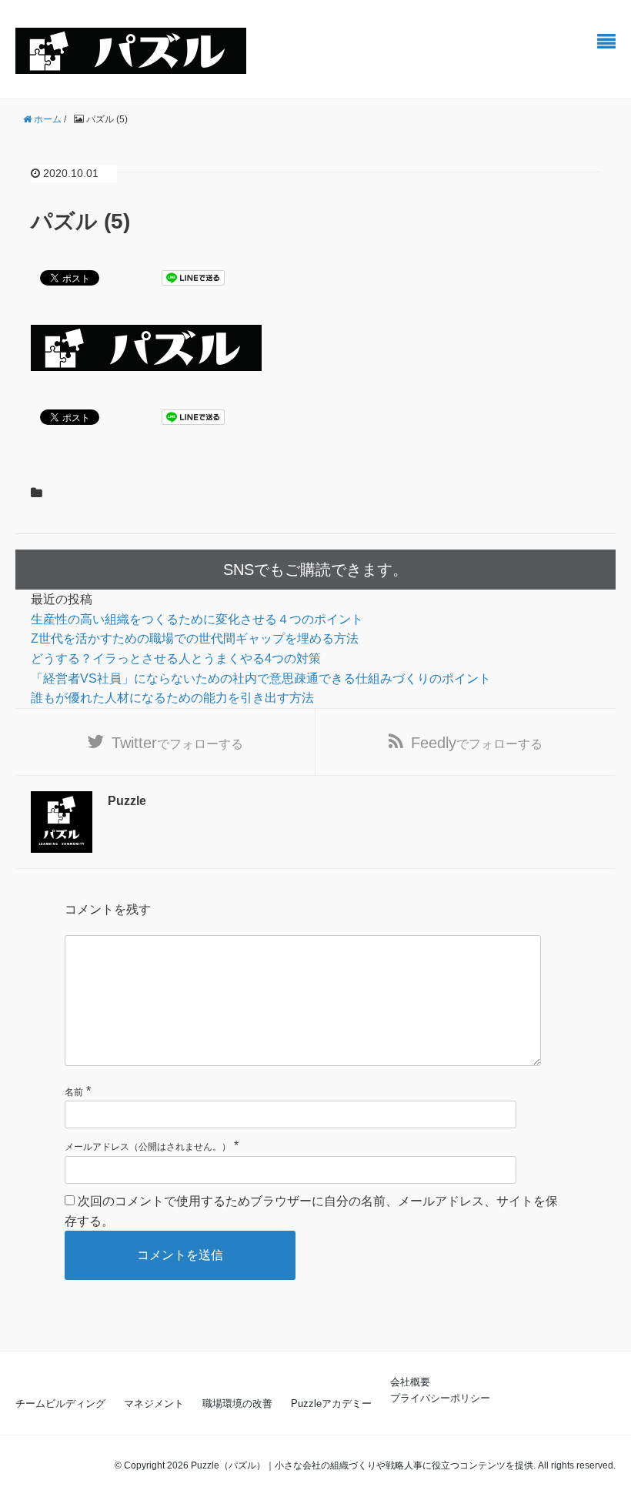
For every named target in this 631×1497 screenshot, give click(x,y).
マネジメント (154, 1403)
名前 (74, 1092)
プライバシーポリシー (440, 1398)
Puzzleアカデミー (331, 1403)
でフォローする (177, 742)
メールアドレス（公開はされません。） (148, 1146)
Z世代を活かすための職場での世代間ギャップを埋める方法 (195, 638)
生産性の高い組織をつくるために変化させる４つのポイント (197, 619)
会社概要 (410, 1382)
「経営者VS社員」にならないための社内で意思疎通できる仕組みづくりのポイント (261, 678)
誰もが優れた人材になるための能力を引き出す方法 (172, 697)
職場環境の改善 (237, 1403)
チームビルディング (60, 1403)
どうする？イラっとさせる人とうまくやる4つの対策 (176, 658)
